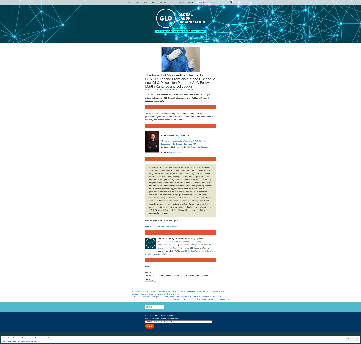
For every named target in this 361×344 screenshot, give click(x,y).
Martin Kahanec (177, 153)
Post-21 (182, 89)
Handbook (181, 2)
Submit (149, 326)
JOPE (172, 2)
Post (177, 89)
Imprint (212, 2)
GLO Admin (191, 89)
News (137, 2)
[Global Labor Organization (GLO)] (180, 19)
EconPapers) (195, 251)
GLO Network (166, 241)
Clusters (153, 2)
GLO (129, 2)
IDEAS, (187, 251)
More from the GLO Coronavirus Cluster (161, 226)
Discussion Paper (166, 89)
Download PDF (190, 144)
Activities (163, 2)
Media (145, 2)
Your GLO (148, 336)
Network (191, 2)
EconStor (191, 244)
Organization (202, 2)
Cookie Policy (37, 341)
